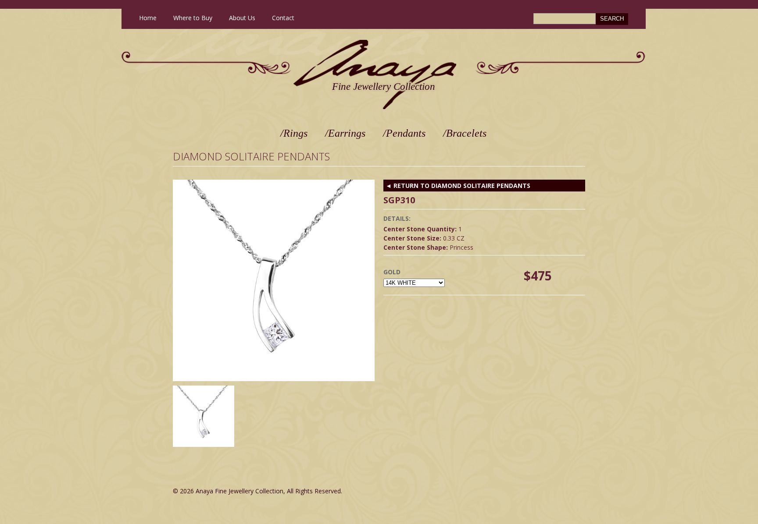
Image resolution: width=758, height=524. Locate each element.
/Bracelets (464, 133)
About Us (242, 18)
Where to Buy (192, 18)
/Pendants (404, 133)
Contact (283, 18)
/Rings (293, 133)
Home (148, 18)
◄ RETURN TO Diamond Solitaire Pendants (458, 185)
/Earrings (345, 133)
